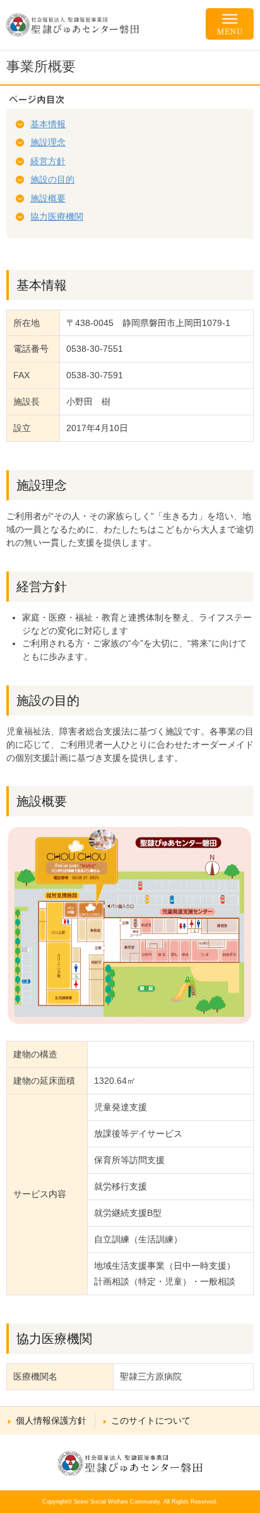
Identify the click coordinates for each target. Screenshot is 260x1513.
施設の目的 (52, 179)
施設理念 (48, 142)
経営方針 (48, 161)
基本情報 (48, 124)
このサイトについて (151, 1420)
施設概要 (48, 198)
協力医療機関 (56, 216)
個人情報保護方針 (51, 1420)
